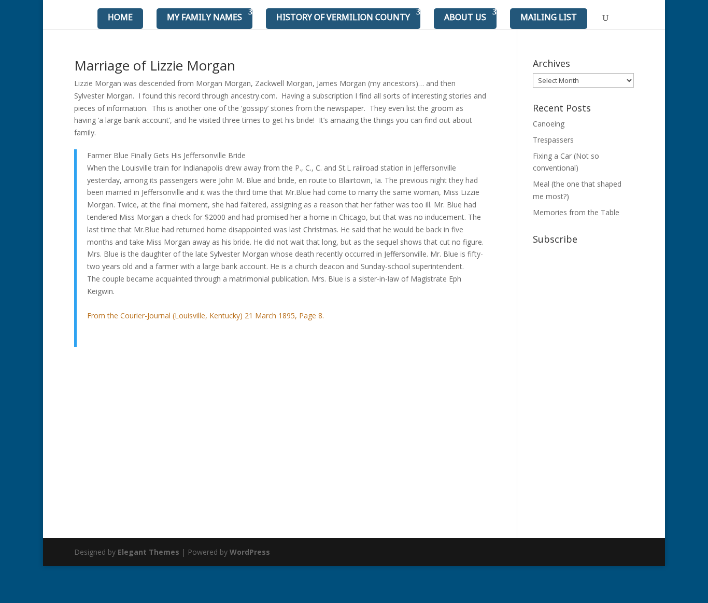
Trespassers (553, 140)
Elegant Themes (148, 552)
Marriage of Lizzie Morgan (154, 65)
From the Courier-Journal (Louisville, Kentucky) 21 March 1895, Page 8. (205, 315)
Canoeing (548, 124)
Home (120, 17)
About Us (465, 17)
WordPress (250, 552)
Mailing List (548, 17)
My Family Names (204, 17)
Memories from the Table (576, 212)
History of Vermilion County (343, 17)
